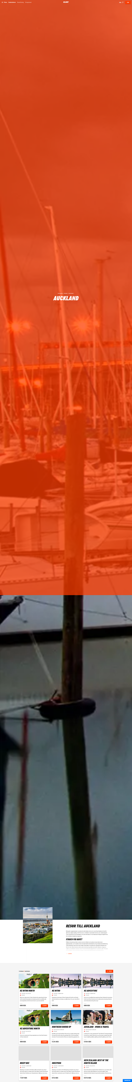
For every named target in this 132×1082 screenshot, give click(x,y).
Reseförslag (20, 2)
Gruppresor (28, 2)
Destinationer (12, 2)
